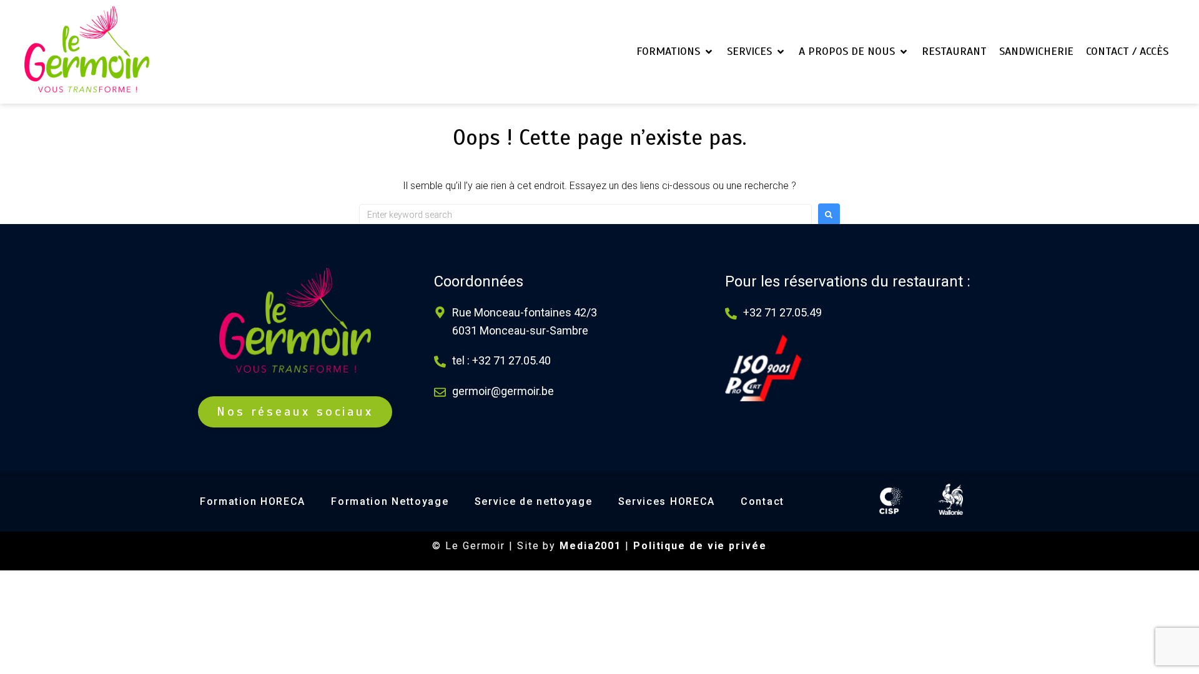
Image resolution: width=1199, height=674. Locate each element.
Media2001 (590, 546)
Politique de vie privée (700, 546)
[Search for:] (585, 214)
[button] (675, 51)
